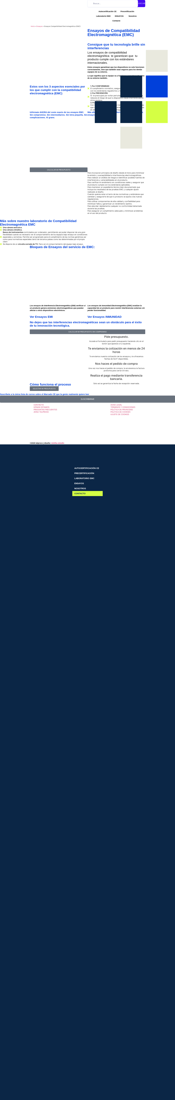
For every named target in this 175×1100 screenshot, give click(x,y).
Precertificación (127, 11)
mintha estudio (57, 443)
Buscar (141, 3)
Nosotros (133, 16)
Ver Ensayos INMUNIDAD (105, 316)
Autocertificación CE (107, 11)
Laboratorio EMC (103, 16)
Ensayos (39, 26)
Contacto (116, 21)
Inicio (33, 26)
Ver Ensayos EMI (41, 316)
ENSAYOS (119, 16)
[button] (116, 215)
